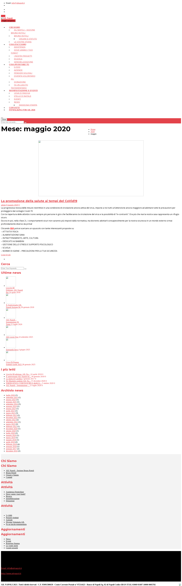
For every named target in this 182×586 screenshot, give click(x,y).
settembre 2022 (12, 422)
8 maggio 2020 (12, 205)
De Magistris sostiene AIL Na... (18, 381)
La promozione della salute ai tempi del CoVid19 (39, 201)
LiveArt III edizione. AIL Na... (18, 374)
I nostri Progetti (23, 56)
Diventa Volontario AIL (15, 522)
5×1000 (17, 67)
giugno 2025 (11, 400)
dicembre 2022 (12, 417)
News (17, 102)
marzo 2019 (10, 438)
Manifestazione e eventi (23, 90)
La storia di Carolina (14, 379)
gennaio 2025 (11, 402)
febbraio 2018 (11, 444)
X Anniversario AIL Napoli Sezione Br (14, 306)
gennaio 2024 (11, 406)
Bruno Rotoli (21, 36)
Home (93, 129)
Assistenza (19, 47)
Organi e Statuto (28, 39)
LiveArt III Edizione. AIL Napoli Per (14, 290)
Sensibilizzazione (23, 62)
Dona (3, 16)
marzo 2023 (10, 413)
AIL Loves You (12, 337)
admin (3, 205)
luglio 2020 (10, 433)
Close (4, 119)
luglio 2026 (10, 395)
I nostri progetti (12, 548)
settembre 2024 (12, 404)
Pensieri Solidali (23, 73)
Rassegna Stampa (28, 105)
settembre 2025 (12, 397)
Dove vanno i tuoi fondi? (16, 494)
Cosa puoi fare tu (19, 64)
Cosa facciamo (17, 44)
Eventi (17, 99)
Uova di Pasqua (22, 93)
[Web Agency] (180, 585)
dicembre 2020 (12, 429)
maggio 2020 (11, 435)
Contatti (14, 108)
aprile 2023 (10, 411)
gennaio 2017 (11, 449)
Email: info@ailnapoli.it (11, 568)
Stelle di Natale (22, 96)
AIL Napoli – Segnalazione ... (18, 385)
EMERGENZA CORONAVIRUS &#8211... (24, 383)
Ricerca (18, 59)
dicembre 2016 (12, 451)
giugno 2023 (11, 409)
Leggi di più (6, 255)
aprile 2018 (10, 442)
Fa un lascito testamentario (16, 524)
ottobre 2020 (11, 431)
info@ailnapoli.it (18, 3)
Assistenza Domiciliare (15, 492)
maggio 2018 (11, 440)
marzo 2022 (10, 424)
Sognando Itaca (12, 350)
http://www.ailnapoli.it (11, 573)
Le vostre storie (23, 42)
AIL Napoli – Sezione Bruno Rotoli (20, 471)
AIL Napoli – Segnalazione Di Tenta (12, 322)
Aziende (18, 70)
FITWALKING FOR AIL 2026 (22, 110)
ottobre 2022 (11, 420)
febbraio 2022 (11, 426)
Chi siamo (14, 27)
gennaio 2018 (11, 446)
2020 (93, 132)
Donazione (20, 82)
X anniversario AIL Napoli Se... (18, 376)
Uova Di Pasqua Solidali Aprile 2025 (14, 363)
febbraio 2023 (11, 415)
